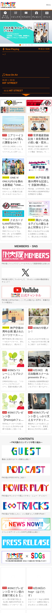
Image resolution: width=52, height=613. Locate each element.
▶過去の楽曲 (44, 49)
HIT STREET (9, 83)
